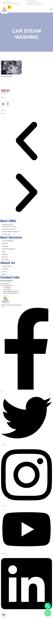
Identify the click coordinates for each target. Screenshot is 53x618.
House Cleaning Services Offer (9, 226)
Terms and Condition (6, 266)
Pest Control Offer (6, 234)
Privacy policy (5, 268)
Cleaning (4, 251)
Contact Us (4, 271)
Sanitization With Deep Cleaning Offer (10, 231)
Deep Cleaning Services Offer (8, 229)
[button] (26, 141)
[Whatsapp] (48, 613)
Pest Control (5, 257)
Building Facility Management (8, 249)
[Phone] (48, 606)
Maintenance (5, 254)
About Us (4, 274)
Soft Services (5, 243)
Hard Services (5, 246)
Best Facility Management (8, 240)
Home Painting (5, 259)
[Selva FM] (4, 9)
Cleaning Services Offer (7, 224)
